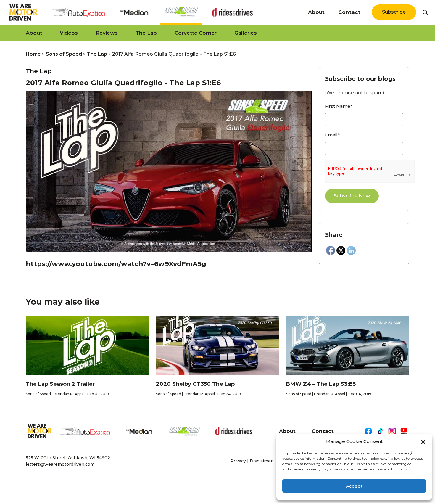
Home (33, 54)
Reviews (107, 33)
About (316, 12)
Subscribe (394, 12)
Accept (354, 486)
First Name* (338, 106)
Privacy (238, 461)
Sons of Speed (64, 54)
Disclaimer (261, 461)
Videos (69, 33)
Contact (349, 12)
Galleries (245, 33)
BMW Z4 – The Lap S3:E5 (321, 384)
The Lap (146, 33)
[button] (423, 441)
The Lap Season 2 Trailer (60, 384)
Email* (332, 135)
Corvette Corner (196, 33)
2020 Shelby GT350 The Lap (195, 384)
